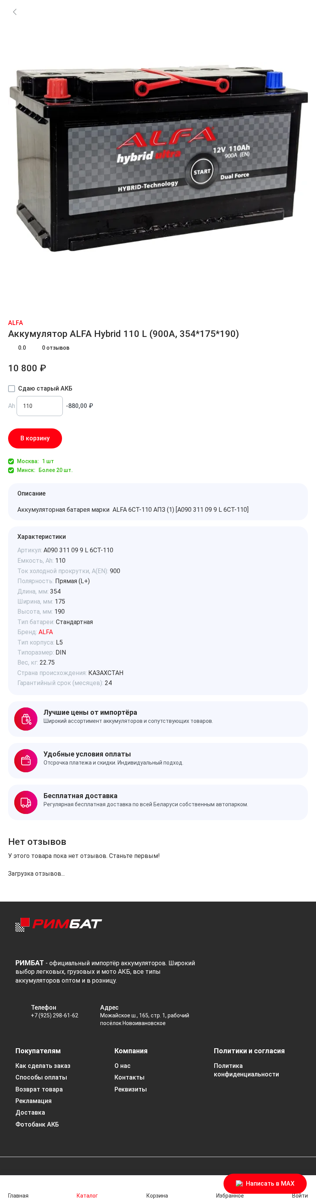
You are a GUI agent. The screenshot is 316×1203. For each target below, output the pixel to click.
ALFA (15, 323)
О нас (122, 1065)
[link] (14, 11)
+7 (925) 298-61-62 (54, 1015)
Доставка (30, 1112)
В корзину (35, 438)
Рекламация (33, 1101)
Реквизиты (130, 1089)
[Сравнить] (97, 438)
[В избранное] (76, 438)
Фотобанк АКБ (37, 1124)
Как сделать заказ (43, 1065)
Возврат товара (39, 1089)
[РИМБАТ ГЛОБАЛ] (58, 932)
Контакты (129, 1077)
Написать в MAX (270, 1183)
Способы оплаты (41, 1077)
